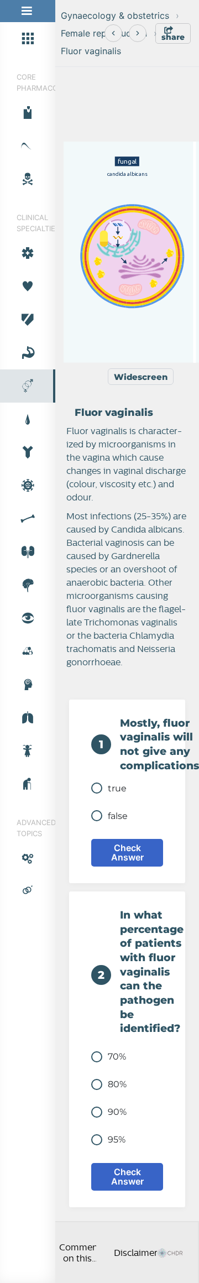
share (173, 37)
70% (117, 1056)
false (118, 816)
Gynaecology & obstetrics (115, 15)
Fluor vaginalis (91, 50)
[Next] (137, 33)
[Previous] (113, 33)
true (117, 788)
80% (117, 1084)
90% (117, 1112)
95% (116, 1139)
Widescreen (140, 377)
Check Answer (127, 852)
